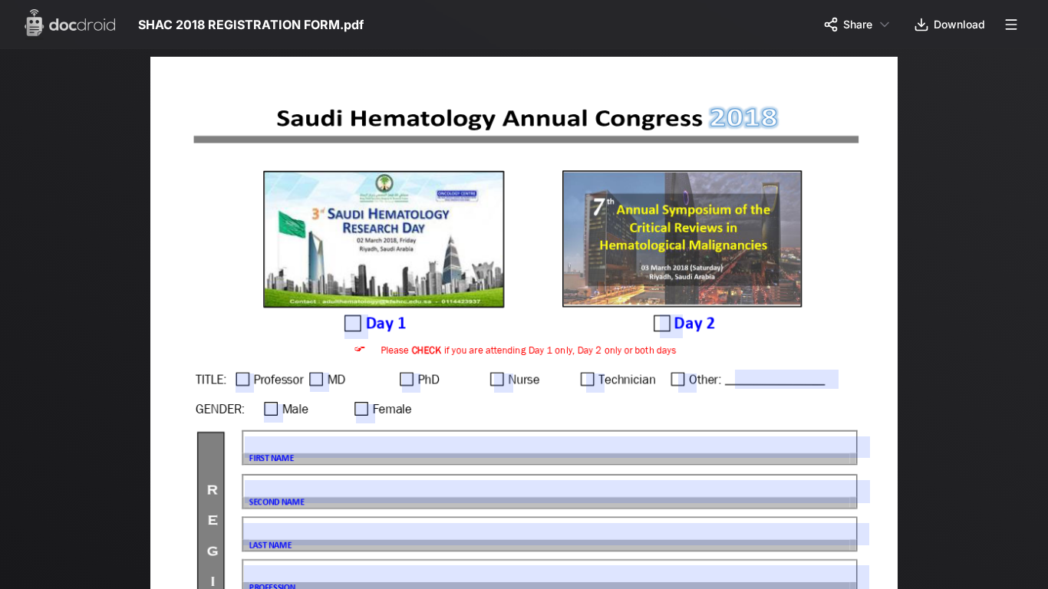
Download (959, 24)
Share (857, 24)
